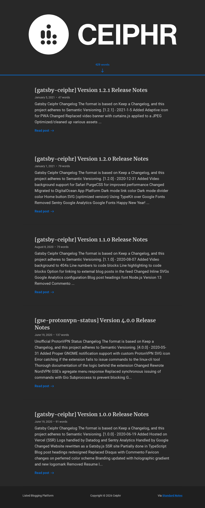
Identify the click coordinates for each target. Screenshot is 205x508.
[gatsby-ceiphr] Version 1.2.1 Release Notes (91, 90)
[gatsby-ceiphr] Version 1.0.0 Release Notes (92, 414)
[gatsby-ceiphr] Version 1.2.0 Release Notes (92, 159)
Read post (42, 130)
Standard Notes (172, 495)
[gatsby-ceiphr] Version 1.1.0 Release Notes (91, 239)
